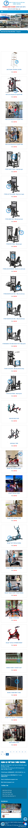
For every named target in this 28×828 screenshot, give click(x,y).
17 (13, 751)
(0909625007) (11, 772)
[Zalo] (25, 819)
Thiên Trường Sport (5, 25)
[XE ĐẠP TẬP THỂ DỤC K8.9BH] (14, 533)
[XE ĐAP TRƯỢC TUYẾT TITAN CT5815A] (14, 583)
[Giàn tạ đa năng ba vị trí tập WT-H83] (14, 84)
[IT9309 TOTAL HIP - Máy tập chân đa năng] (14, 359)
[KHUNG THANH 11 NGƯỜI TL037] (14, 658)
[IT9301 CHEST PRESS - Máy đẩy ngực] (14, 159)
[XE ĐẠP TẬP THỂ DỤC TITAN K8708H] (14, 708)
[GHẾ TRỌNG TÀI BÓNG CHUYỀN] (14, 60)
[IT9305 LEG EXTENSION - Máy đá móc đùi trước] (14, 259)
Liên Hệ (15, 72)
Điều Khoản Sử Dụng (7, 790)
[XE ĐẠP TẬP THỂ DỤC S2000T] (14, 458)
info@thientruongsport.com (11, 779)
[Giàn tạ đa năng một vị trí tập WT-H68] (14, 134)
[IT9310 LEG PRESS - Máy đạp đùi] (14, 384)
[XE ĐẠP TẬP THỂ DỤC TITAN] (14, 508)
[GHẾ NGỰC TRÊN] (14, 433)
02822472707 (4, 776)
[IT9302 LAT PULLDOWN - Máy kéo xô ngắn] (14, 184)
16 (10, 751)
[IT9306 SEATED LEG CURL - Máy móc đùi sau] (14, 284)
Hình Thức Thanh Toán (8, 794)
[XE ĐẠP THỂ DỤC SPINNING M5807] (14, 633)
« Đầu (2, 751)
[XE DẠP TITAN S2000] (14, 608)
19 (19, 751)
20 (22, 751)
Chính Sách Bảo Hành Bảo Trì (9, 796)
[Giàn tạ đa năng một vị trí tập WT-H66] (14, 109)
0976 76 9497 (12, 9)
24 (7, 754)
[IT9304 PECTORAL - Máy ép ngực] (14, 234)
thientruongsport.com (9, 782)
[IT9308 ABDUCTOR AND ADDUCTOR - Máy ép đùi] (14, 334)
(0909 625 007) (20, 7)
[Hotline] (3, 824)
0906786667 (13, 775)
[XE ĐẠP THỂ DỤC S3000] (14, 483)
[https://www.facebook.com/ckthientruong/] (11, 810)
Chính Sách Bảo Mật (7, 792)
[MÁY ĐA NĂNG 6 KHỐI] (14, 732)
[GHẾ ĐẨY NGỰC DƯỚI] (14, 408)
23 (4, 754)
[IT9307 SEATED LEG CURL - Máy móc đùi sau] (14, 309)
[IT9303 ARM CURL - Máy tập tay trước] (14, 209)
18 (16, 751)
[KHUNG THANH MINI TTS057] (14, 683)
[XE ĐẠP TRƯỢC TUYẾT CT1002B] (14, 558)
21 (25, 751)
